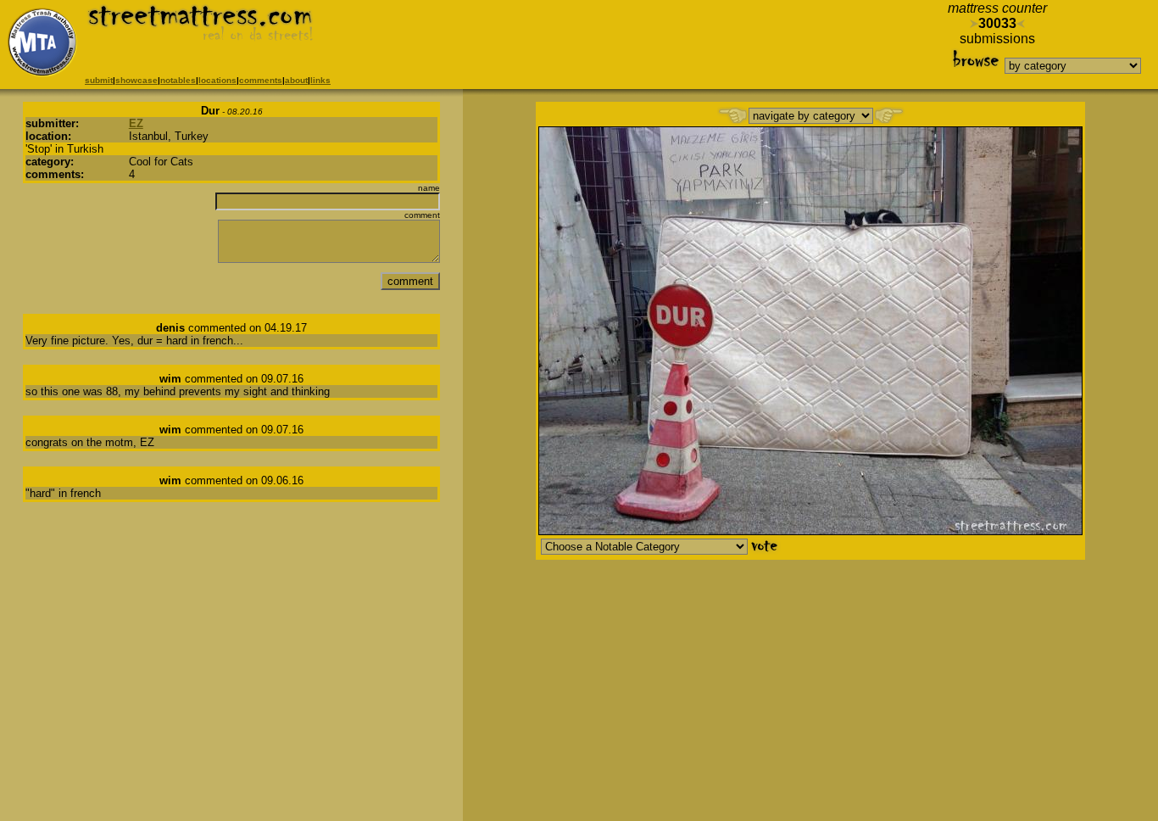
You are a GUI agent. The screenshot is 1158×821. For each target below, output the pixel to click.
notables (178, 80)
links (320, 80)
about (296, 80)
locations (217, 80)
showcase (136, 80)
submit (99, 80)
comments (260, 80)
